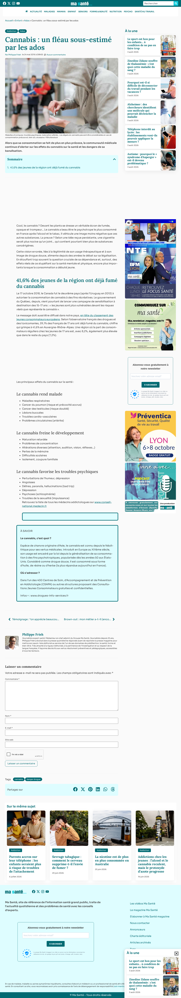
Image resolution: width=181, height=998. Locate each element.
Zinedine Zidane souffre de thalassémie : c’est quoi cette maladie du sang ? (142, 65)
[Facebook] (4, 3)
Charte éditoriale (140, 936)
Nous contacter (140, 923)
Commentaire (12, 679)
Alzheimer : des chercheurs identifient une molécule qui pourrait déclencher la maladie (141, 110)
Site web (9, 740)
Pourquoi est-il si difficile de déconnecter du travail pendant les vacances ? (142, 87)
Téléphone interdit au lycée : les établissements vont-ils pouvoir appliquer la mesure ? (142, 135)
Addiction (11, 31)
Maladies (49, 11)
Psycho (128, 11)
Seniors (83, 11)
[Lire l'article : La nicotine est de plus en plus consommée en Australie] (112, 828)
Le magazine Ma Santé (144, 910)
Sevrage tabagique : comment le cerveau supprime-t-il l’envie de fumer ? (67, 862)
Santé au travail (144, 11)
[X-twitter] (9, 3)
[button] (114, 159)
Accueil (9, 20)
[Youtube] (18, 3)
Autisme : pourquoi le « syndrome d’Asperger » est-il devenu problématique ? (142, 158)
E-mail (9, 728)
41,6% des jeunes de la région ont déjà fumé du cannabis (45, 167)
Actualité (36, 11)
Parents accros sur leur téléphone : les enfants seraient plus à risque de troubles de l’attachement (25, 864)
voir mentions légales (124, 986)
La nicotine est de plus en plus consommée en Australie (112, 860)
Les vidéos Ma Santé (142, 903)
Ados (27, 20)
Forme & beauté (98, 11)
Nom (8, 716)
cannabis (19, 779)
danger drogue (33, 779)
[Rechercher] (176, 3)
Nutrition (116, 11)
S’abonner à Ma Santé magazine (149, 916)
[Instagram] (13, 3)
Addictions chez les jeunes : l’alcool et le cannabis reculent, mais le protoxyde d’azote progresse (153, 864)
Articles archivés (140, 942)
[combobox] (158, 3)
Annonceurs (137, 929)
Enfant (72, 11)
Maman (61, 11)
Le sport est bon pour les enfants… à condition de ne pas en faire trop (141, 43)
